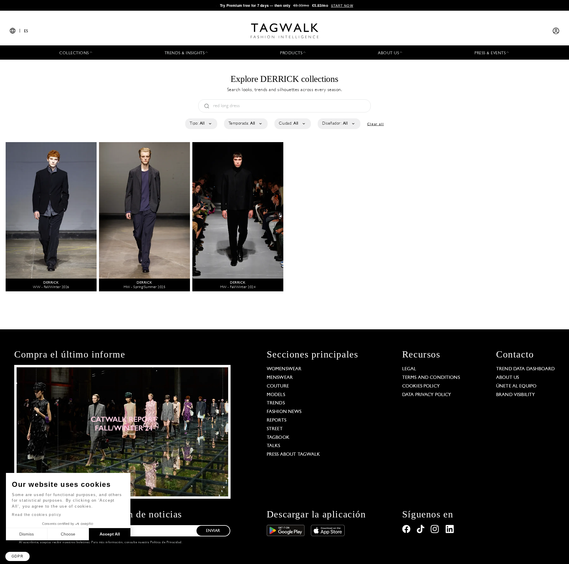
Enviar (213, 531)
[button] (17, 556)
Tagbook (278, 437)
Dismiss (26, 534)
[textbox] (201, 123)
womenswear (284, 369)
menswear (280, 377)
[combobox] (201, 123)
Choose (68, 534)
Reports (276, 420)
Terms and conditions (431, 377)
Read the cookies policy (36, 515)
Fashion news (284, 411)
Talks (273, 446)
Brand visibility (515, 395)
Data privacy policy (426, 395)
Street (275, 429)
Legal (409, 369)
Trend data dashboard (525, 369)
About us (507, 377)
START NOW (342, 5)
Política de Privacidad (166, 542)
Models (276, 395)
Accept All (110, 534)
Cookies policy (421, 386)
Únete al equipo (516, 386)
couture (278, 386)
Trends (276, 403)
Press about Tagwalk (293, 454)
